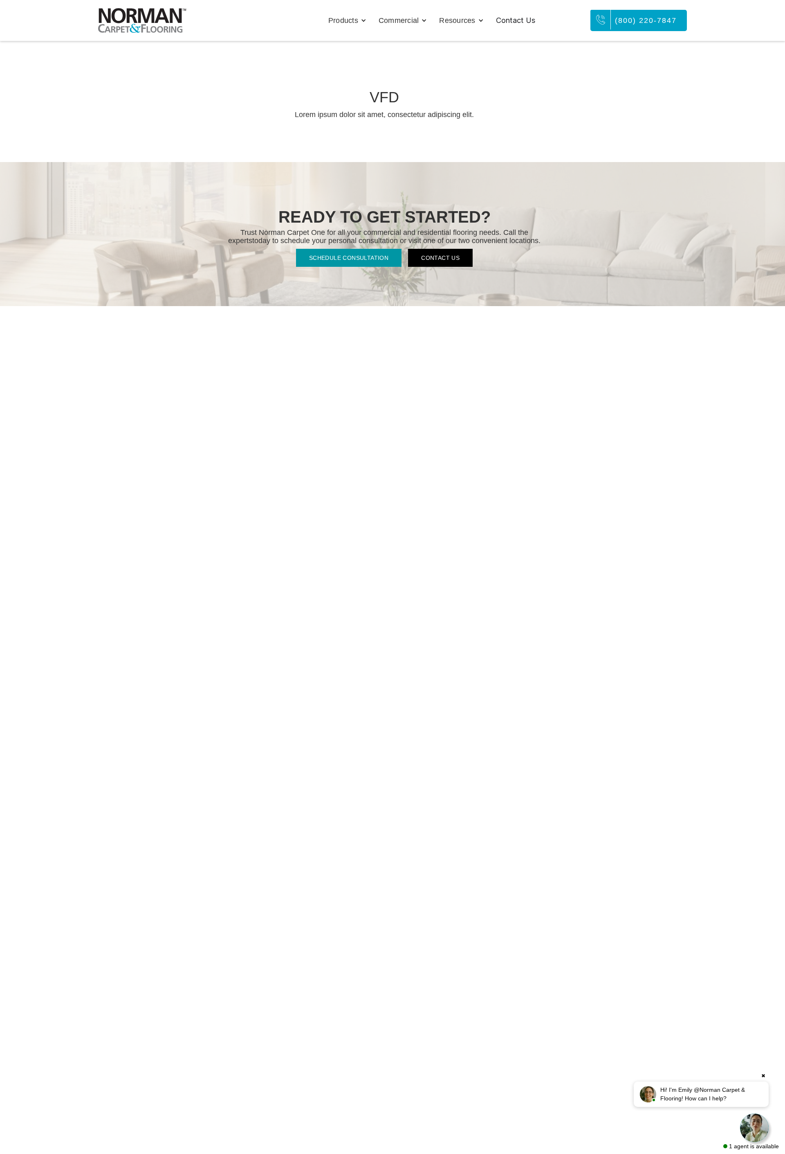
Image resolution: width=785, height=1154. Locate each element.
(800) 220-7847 (646, 20)
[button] (347, 20)
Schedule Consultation (348, 258)
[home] (142, 20)
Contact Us (516, 20)
